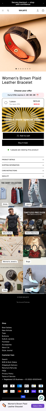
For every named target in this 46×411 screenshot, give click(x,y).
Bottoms (5, 336)
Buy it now (23, 143)
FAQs (4, 371)
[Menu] (3, 10)
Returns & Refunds (9, 368)
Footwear (5, 342)
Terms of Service (8, 376)
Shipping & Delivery (9, 365)
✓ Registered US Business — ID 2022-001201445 (22, 379)
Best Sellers (7, 327)
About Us (5, 347)
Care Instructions (9, 171)
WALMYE (26, 297)
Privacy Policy (7, 373)
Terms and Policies (23, 302)
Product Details (8, 160)
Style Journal (7, 350)
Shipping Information (10, 165)
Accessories (7, 345)
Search (4, 359)
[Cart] (43, 10)
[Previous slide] (2, 3)
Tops (4, 333)
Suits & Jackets (8, 339)
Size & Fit (5, 176)
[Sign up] (41, 313)
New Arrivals (7, 330)
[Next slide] (43, 3)
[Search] (8, 10)
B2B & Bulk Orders (9, 362)
